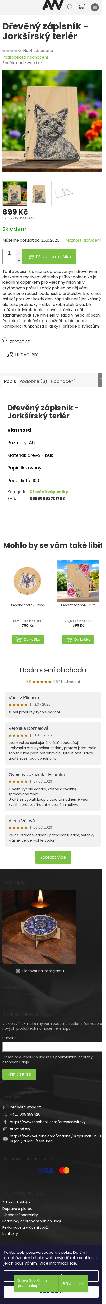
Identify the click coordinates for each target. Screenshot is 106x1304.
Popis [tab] (10, 381)
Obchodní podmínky (20, 1214)
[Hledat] (69, 7)
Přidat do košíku (53, 257)
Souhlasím (51, 1292)
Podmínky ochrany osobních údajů (32, 1221)
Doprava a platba (17, 1208)
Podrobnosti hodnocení (25, 57)
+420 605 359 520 (25, 1114)
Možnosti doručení (83, 240)
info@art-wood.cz (25, 1107)
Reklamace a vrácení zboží (25, 1227)
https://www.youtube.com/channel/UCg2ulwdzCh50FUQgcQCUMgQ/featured (56, 1138)
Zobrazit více (53, 857)
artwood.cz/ (20, 1128)
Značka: (22, 63)
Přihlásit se (19, 1074)
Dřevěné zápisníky (49, 492)
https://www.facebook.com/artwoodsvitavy (48, 1121)
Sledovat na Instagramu (43, 970)
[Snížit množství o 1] (19, 260)
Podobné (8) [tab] (33, 381)
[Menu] (95, 7)
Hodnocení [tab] (63, 381)
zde (72, 1263)
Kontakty (10, 1233)
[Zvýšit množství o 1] (19, 253)
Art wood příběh (16, 1202)
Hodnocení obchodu (53, 670)
